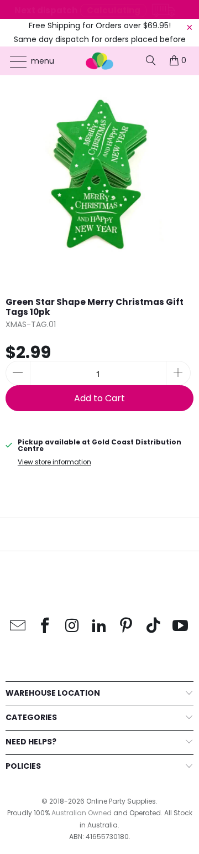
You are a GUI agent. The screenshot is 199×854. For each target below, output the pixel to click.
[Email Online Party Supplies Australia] (18, 626)
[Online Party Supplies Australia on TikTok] (153, 626)
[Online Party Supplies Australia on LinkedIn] (99, 626)
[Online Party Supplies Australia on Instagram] (72, 626)
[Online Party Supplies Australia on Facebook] (45, 626)
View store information (54, 462)
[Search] (150, 60)
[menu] (13, 61)
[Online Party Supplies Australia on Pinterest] (126, 626)
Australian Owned (81, 812)
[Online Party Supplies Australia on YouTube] (180, 626)
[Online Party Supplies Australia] (99, 60)
